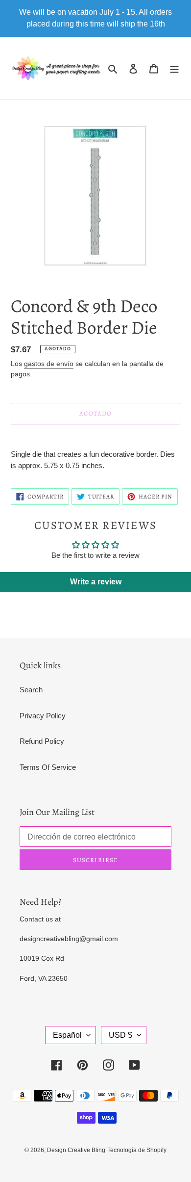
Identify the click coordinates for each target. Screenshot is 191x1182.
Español (67, 1035)
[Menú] (174, 68)
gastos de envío (48, 364)
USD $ (120, 1035)
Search (31, 689)
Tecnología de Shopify (137, 1150)
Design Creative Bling (76, 1150)
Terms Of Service (48, 767)
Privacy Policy (43, 715)
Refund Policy (42, 741)
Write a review (95, 582)
